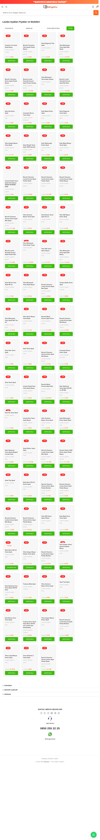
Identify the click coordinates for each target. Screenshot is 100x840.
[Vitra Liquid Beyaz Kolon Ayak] (11, 650)
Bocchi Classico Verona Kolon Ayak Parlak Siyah (47, 659)
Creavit (7, 52)
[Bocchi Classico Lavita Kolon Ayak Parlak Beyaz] (66, 477)
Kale (6, 118)
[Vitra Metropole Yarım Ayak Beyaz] (29, 277)
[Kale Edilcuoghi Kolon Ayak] (47, 137)
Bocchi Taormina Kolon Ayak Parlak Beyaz (11, 81)
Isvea (24, 662)
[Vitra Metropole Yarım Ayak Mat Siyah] (66, 38)
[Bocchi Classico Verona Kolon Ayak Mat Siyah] (11, 210)
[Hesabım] (93, 7)
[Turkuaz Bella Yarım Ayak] (66, 277)
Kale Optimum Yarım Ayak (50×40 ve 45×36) (65, 388)
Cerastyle (26, 120)
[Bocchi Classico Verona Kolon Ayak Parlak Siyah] (47, 651)
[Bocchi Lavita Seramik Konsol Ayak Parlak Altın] (11, 244)
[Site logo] (50, 7)
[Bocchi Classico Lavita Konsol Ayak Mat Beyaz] (11, 511)
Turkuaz (62, 289)
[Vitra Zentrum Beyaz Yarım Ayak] (29, 209)
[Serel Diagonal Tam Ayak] (47, 38)
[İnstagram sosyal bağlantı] (48, 713)
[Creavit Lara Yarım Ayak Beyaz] (11, 38)
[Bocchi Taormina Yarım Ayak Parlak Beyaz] (29, 38)
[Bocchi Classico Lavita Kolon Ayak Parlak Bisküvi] (47, 545)
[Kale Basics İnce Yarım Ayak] (11, 612)
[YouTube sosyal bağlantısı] (51, 713)
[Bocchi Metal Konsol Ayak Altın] (47, 378)
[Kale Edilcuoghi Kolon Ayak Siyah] (66, 412)
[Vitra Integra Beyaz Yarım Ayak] (11, 137)
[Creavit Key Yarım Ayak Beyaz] (29, 412)
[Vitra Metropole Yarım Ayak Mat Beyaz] (66, 244)
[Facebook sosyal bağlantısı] (41, 713)
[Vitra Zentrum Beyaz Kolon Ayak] (47, 578)
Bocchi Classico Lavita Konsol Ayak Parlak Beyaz (66, 179)
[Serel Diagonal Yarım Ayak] (66, 105)
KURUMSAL (8, 685)
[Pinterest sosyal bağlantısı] (55, 713)
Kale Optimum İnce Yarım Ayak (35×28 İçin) (11, 587)
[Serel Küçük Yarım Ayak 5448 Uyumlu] (29, 138)
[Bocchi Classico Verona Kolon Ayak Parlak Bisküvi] (47, 477)
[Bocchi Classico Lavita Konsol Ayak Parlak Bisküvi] (66, 613)
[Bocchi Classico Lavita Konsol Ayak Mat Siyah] (47, 278)
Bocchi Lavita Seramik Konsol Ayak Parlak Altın (10, 252)
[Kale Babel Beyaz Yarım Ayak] (66, 137)
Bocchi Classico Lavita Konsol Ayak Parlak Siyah (29, 179)
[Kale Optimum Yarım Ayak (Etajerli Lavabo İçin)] (11, 443)
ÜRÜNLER (7, 694)
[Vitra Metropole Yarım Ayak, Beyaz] (47, 71)
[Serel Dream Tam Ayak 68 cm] (11, 277)
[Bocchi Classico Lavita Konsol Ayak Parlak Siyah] (29, 170)
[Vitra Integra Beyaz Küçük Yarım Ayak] (29, 545)
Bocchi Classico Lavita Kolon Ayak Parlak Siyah (47, 179)
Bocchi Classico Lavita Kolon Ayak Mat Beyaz (66, 320)
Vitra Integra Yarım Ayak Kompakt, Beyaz (66, 546)
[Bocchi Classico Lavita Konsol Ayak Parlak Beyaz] (66, 170)
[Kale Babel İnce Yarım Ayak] (66, 510)
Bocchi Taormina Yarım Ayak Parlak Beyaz (29, 47)
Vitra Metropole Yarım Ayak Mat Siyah (65, 47)
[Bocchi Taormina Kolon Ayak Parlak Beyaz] (11, 72)
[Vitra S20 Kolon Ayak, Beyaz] (47, 510)
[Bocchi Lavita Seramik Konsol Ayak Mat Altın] (66, 72)
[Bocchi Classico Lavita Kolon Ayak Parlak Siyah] (47, 170)
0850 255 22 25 (50, 728)
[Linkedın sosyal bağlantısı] (58, 713)
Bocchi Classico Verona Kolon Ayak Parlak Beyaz (29, 520)
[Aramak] (6, 7)
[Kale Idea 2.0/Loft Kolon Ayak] (29, 476)
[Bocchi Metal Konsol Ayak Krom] (47, 311)
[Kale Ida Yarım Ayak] (11, 410)
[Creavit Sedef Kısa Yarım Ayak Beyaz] (29, 379)
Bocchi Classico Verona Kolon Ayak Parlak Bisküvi (47, 486)
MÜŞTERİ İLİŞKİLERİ (11, 690)
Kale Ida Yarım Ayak (11, 412)
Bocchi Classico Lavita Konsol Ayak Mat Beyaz (11, 520)
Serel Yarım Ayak (28, 348)
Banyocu (47, 762)
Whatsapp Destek (50, 739)
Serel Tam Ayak (10, 480)
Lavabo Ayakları (9, 50)
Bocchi (25, 54)
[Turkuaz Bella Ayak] (29, 578)
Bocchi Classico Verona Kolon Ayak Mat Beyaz (47, 354)
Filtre (70, 28)
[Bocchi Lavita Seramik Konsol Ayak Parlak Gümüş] (29, 72)
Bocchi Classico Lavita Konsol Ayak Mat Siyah (47, 286)
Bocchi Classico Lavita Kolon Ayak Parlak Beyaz (66, 486)
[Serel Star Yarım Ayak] (11, 345)
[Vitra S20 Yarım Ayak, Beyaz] (47, 243)
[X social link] (44, 713)
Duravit (62, 459)
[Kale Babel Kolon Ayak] (47, 105)
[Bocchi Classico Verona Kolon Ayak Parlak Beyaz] (29, 511)
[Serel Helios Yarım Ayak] (29, 443)
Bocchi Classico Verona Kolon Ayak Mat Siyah (11, 218)
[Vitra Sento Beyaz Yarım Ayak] (29, 311)
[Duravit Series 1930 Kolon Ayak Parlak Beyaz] (66, 443)
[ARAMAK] (96, 12)
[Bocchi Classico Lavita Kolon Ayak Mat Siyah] (47, 443)
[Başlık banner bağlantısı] (50, 2)
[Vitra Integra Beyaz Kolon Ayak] (47, 612)
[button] (11, 61)
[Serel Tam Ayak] (11, 476)
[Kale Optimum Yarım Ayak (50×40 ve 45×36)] (66, 379)
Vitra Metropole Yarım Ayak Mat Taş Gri (11, 320)
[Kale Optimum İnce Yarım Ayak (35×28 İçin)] (11, 579)
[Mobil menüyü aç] (2, 7)
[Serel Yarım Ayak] (29, 344)
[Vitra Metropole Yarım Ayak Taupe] (29, 240)
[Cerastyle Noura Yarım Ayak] (29, 106)
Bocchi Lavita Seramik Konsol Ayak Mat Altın (65, 81)
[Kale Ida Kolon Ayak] (11, 105)
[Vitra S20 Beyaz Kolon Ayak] (66, 209)
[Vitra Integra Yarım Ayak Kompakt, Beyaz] (66, 542)
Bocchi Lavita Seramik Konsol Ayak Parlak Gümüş (29, 81)
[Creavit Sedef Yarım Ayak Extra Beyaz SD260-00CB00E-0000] (11, 172)
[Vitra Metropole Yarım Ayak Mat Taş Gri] (11, 312)
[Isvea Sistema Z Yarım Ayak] (29, 650)
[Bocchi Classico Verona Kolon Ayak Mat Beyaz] (47, 346)
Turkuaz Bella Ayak (29, 584)
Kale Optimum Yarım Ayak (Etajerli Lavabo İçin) (11, 452)
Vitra (61, 54)
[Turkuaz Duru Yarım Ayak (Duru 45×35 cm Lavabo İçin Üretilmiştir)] (29, 614)
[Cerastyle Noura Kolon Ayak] (66, 345)
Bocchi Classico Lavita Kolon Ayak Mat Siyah (47, 452)
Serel (42, 50)
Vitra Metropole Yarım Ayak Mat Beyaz (65, 252)
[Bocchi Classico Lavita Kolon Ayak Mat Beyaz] (66, 312)
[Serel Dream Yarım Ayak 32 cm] (47, 209)
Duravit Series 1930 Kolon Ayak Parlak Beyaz (66, 452)
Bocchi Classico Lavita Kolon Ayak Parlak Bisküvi (47, 554)
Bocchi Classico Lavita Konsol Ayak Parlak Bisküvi (66, 621)
